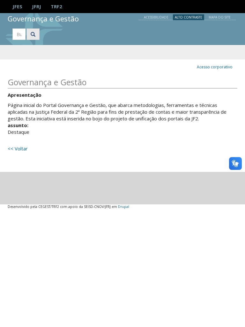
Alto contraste (188, 17)
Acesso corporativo (215, 67)
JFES (17, 6)
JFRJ (36, 6)
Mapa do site (220, 17)
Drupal (123, 206)
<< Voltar (18, 148)
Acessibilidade (156, 17)
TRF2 (56, 6)
